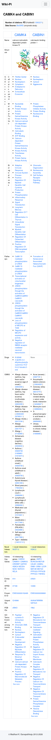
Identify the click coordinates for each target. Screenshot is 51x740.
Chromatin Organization (38, 166)
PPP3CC (34, 573)
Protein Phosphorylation (21, 193)
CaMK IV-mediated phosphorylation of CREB (21, 260)
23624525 (38, 384)
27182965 (19, 433)
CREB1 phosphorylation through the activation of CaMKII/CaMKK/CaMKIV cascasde (21, 293)
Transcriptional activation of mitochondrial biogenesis (20, 280)
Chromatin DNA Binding (21, 626)
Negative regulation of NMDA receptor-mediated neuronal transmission (21, 346)
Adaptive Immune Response (19, 167)
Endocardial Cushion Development (20, 639)
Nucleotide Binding (19, 105)
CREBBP (16, 564)
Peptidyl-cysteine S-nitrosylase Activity (19, 619)
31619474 (19, 455)
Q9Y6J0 (34, 603)
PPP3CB (41, 571)
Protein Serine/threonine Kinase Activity (21, 116)
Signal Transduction (20, 203)
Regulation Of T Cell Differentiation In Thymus (21, 216)
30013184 (19, 421)
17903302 (19, 487)
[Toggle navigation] (45, 4)
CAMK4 (20, 34)
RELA (15, 571)
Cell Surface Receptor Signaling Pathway (38, 179)
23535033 (19, 446)
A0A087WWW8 (37, 600)
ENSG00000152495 (20, 593)
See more (16, 684)
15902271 (38, 22)
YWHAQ (41, 573)
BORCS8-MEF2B (37, 561)
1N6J (33, 607)
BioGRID (20, 25)
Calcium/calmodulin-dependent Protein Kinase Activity (21, 125)
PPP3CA (34, 571)
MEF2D (40, 569)
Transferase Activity (19, 154)
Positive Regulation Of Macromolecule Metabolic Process (21, 676)
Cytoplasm (19, 84)
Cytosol (36, 81)
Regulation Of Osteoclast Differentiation (20, 239)
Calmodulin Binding (19, 132)
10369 (33, 586)
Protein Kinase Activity (21, 109)
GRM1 (38, 566)
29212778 (37, 391)
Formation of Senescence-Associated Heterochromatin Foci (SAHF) (39, 261)
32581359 (19, 483)
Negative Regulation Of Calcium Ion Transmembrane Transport (39, 681)
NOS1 (15, 569)
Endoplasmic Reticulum (20, 87)
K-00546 (18, 357)
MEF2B (34, 569)
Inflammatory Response (20, 198)
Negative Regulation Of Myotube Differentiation (20, 648)
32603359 (19, 386)
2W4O (15, 607)
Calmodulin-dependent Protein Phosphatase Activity (38, 639)
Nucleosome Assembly (38, 171)
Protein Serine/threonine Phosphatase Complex (39, 702)
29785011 (19, 416)
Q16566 (16, 600)
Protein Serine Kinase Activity (21, 159)
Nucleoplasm (20, 81)
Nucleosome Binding (38, 114)
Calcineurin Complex (37, 662)
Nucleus (18, 79)
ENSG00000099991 (38, 593)
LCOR (44, 566)
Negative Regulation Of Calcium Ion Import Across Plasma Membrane (38, 653)
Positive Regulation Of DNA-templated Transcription (21, 248)
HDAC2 (33, 549)
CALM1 (33, 564)
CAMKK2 (24, 561)
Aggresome (37, 84)
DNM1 (33, 566)
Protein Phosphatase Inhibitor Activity (39, 106)
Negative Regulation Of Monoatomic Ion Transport (39, 670)
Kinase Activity (21, 150)
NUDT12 (16, 549)
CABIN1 (39, 34)
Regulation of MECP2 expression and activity (21, 334)
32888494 (19, 495)
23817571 (19, 428)
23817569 (19, 537)
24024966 (19, 529)
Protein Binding (39, 111)
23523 (33, 578)
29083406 (20, 414)
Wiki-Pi (7, 4)
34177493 (19, 522)
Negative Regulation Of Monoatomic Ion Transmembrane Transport (39, 620)
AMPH (39, 559)
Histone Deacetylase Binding (38, 711)
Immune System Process (21, 173)
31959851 (19, 453)
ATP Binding (20, 135)
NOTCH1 (21, 569)
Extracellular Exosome (20, 92)
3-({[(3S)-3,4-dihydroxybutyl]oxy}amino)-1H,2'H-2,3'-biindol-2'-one (21, 364)
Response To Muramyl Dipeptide (20, 657)
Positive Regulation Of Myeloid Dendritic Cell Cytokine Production (20, 183)
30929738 (19, 451)
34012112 (20, 542)
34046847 (38, 404)
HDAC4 (15, 566)
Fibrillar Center (20, 76)
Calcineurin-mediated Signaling (37, 629)
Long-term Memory (19, 208)
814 (14, 578)
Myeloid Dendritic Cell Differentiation (20, 232)
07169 (15, 586)
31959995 (37, 433)
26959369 (37, 421)
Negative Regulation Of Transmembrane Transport (39, 693)
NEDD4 (22, 566)
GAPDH (23, 564)
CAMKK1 (16, 561)
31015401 (19, 515)
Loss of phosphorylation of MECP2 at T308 (21, 324)
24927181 (37, 377)
